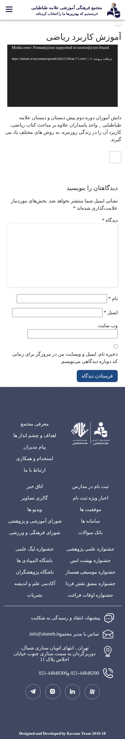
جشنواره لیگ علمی (34, 548)
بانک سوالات (90, 532)
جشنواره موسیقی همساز (91, 572)
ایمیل (111, 312)
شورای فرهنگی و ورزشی (34, 532)
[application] (62, 76)
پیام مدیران (34, 446)
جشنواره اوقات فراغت (90, 595)
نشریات (34, 595)
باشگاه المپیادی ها (34, 560)
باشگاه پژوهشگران (35, 572)
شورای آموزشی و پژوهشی (35, 521)
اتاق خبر (35, 486)
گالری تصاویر (34, 497)
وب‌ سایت (108, 325)
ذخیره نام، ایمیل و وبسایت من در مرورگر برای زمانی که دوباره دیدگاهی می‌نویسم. (65, 357)
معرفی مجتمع (35, 423)
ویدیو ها (34, 509)
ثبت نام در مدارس (90, 486)
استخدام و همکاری (34, 458)
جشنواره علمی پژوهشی (90, 548)
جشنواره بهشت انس (90, 560)
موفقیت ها (90, 509)
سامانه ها (90, 521)
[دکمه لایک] (115, 157)
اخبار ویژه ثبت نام (90, 497)
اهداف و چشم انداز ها (34, 435)
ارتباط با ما (35, 470)
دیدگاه (110, 220)
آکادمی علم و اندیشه (34, 583)
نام (113, 298)
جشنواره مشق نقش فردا (91, 583)
